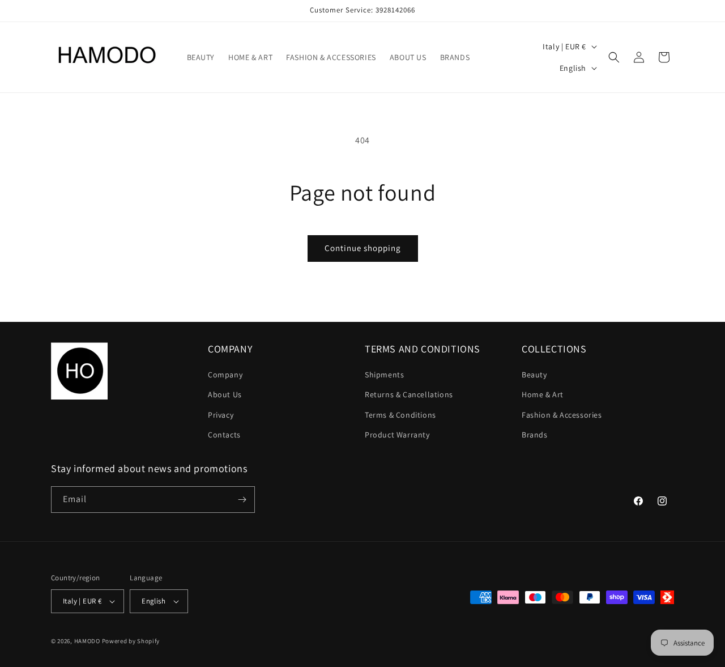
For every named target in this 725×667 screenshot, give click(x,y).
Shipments (384, 374)
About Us (225, 394)
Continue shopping (363, 248)
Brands (535, 435)
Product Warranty (397, 435)
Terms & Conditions (400, 415)
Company (225, 374)
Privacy (220, 415)
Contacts (224, 435)
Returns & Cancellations (409, 394)
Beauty (534, 374)
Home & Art (543, 394)
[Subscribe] (241, 499)
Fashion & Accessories (562, 415)
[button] (614, 57)
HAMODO (87, 641)
